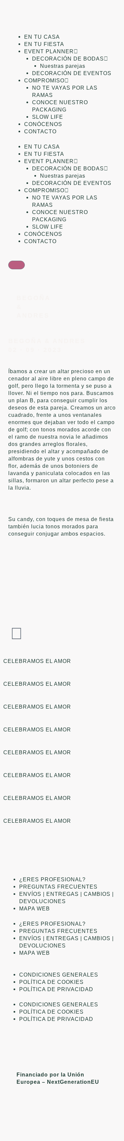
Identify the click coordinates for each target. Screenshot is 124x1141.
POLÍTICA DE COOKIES (51, 982)
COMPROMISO (44, 80)
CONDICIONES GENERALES (58, 975)
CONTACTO (40, 131)
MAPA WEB (34, 908)
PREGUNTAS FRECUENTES (58, 887)
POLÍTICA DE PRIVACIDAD (56, 989)
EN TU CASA (42, 37)
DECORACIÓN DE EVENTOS (71, 73)
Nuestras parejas (62, 66)
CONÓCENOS (43, 124)
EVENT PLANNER (49, 51)
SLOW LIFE (47, 117)
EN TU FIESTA (44, 44)
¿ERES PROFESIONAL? (52, 879)
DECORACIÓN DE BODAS (68, 59)
